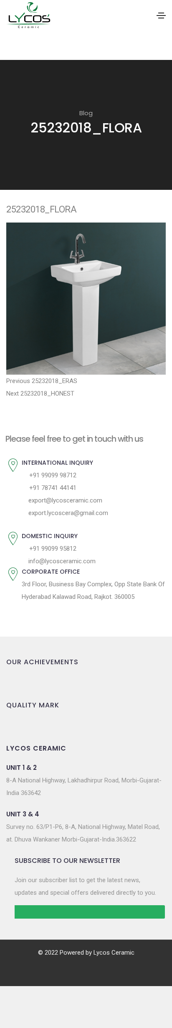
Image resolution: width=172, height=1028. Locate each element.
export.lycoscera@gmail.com (67, 513)
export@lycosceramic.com (64, 500)
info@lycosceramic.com (61, 561)
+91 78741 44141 (52, 488)
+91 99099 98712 (52, 475)
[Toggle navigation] (161, 15)
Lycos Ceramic (114, 952)
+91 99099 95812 (52, 548)
